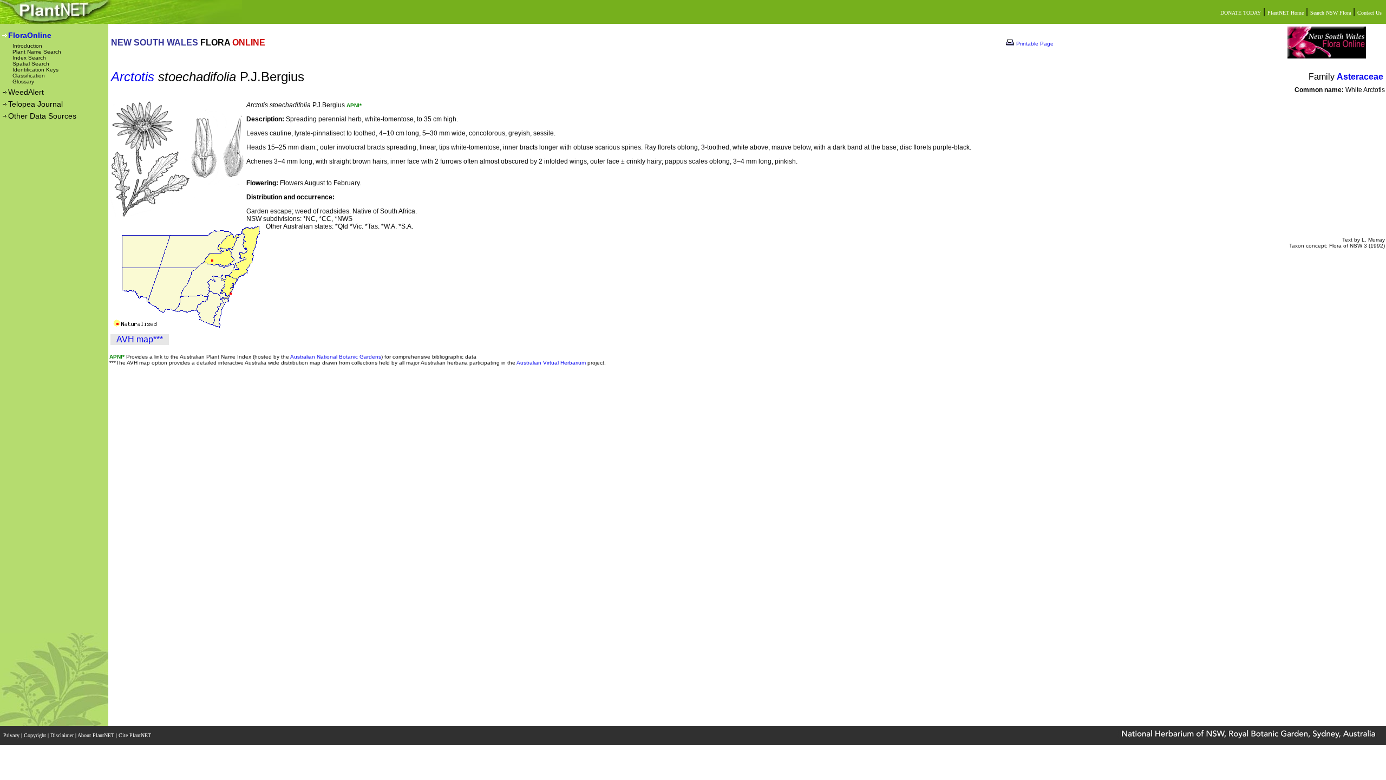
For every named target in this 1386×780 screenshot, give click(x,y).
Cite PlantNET (136, 735)
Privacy (12, 735)
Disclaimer (62, 735)
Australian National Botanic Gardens (335, 357)
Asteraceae (1360, 76)
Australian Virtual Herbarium (551, 363)
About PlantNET (96, 735)
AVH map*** (139, 339)
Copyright (36, 735)
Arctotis (132, 76)
